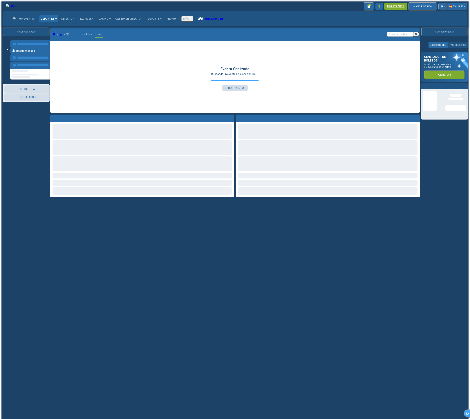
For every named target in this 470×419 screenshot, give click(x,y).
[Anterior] (45, 61)
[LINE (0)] (54, 34)
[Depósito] (379, 6)
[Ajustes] (443, 6)
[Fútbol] (61, 34)
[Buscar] (416, 34)
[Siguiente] (246, 117)
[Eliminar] (416, 117)
